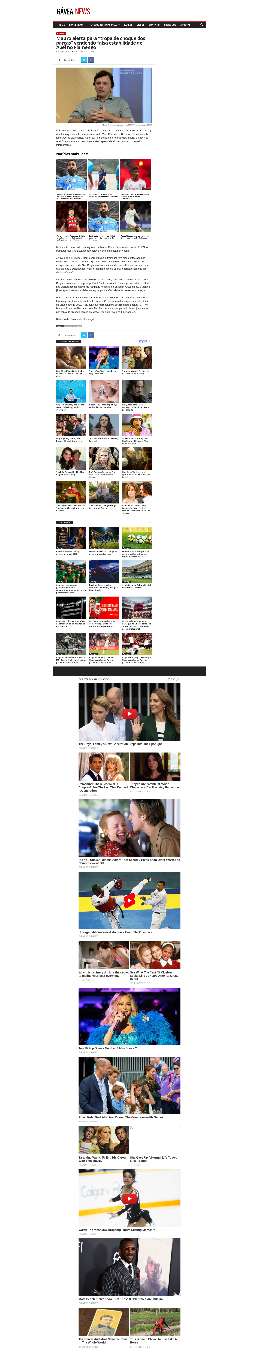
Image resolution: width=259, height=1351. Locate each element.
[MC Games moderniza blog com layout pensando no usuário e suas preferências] (104, 608)
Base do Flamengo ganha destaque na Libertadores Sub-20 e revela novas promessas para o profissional (137, 625)
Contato (154, 24)
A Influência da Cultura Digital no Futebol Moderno (136, 586)
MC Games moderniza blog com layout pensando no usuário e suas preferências (102, 624)
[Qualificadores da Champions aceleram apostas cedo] (104, 538)
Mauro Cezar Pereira (73, 326)
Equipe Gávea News (68, 52)
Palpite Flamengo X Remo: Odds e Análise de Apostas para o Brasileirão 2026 (101, 660)
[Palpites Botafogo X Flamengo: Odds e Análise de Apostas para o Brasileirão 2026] (137, 644)
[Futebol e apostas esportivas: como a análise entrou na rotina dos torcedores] (137, 538)
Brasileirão (76, 24)
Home (61, 24)
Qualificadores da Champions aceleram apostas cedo (103, 552)
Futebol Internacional (103, 24)
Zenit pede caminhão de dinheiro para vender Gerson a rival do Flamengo (102, 238)
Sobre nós (170, 24)
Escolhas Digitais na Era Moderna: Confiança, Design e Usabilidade (103, 587)
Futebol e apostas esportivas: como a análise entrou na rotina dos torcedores (136, 554)
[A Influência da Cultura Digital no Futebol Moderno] (137, 571)
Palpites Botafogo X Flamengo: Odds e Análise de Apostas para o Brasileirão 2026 (136, 660)
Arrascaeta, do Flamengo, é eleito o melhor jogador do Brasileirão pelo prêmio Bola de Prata (71, 238)
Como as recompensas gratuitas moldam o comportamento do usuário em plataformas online (71, 589)
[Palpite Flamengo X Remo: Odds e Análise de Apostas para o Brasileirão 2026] (104, 644)
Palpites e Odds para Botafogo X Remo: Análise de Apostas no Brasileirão (70, 624)
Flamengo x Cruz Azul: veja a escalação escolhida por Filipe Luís (103, 195)
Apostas (185, 24)
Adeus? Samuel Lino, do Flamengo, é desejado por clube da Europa (135, 237)
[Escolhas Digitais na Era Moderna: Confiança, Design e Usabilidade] (104, 571)
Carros (128, 24)
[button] (201, 24)
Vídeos (140, 24)
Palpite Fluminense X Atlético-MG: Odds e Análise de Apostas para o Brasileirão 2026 (71, 660)
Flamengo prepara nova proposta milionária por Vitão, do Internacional (135, 196)
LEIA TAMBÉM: (65, 522)
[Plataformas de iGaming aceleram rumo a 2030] (71, 538)
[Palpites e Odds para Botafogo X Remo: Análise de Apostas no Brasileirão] (71, 608)
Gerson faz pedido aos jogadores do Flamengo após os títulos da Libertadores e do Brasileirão (71, 196)
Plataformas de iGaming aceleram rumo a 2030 (68, 552)
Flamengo (61, 34)
